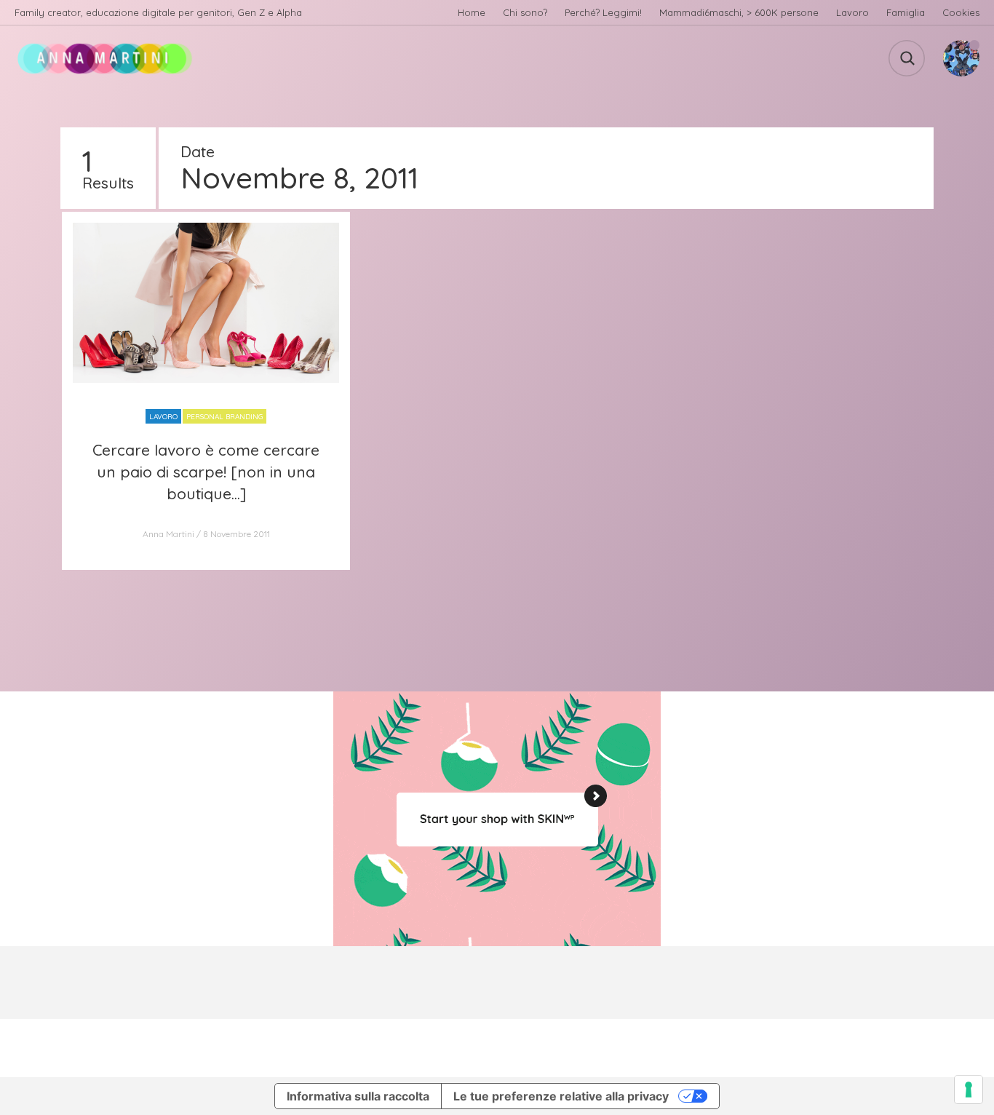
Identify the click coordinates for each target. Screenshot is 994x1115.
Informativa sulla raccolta (358, 1096)
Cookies (960, 12)
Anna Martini (168, 533)
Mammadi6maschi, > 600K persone (739, 12)
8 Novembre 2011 (236, 533)
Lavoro (852, 12)
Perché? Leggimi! (603, 12)
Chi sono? (525, 12)
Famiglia (905, 12)
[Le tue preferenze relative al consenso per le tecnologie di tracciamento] (968, 1089)
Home (471, 12)
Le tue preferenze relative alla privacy (561, 1096)
